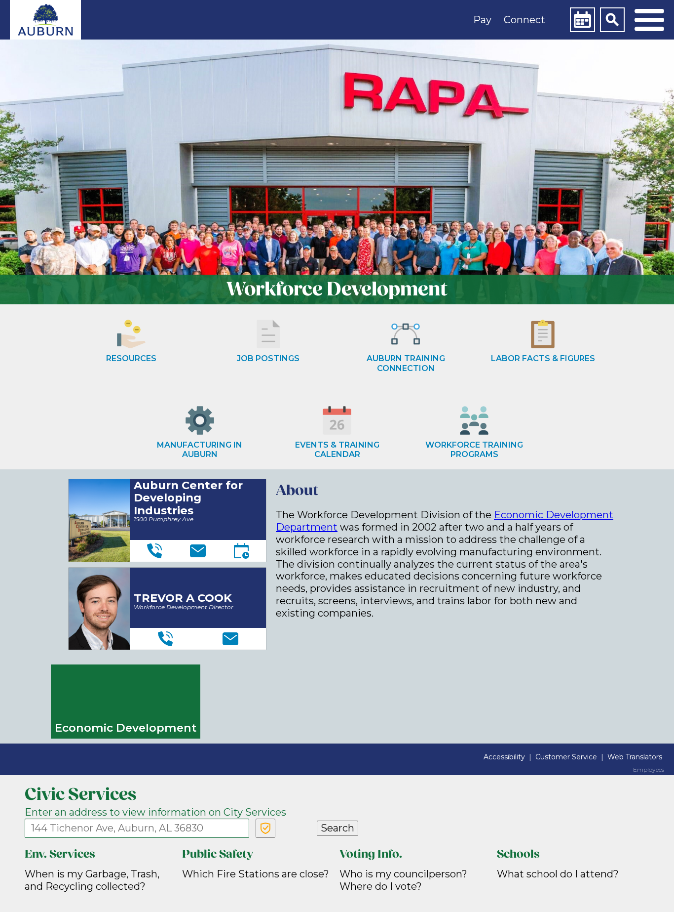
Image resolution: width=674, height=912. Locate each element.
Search (337, 828)
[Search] (612, 19)
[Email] (198, 551)
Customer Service (566, 756)
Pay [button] (482, 20)
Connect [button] (524, 20)
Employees (648, 770)
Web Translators (634, 756)
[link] (45, 20)
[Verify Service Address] (265, 828)
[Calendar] (582, 19)
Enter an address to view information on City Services (155, 812)
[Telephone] (154, 551)
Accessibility (504, 756)
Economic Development (125, 728)
